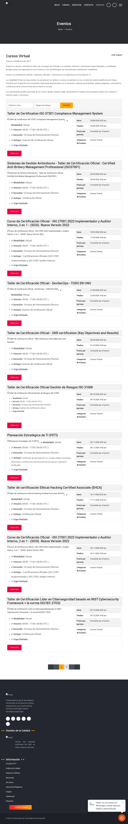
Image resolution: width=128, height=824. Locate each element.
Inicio (57, 5)
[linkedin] (24, 719)
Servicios (77, 5)
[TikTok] (8, 724)
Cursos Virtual (96, 140)
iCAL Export (117, 55)
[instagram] (18, 719)
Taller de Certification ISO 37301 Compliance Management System (55, 113)
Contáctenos (21, 807)
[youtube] (29, 719)
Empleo (9, 792)
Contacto (89, 5)
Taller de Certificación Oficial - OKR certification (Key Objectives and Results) (63, 333)
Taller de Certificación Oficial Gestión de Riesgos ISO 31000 (50, 387)
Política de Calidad (13, 768)
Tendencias (10, 796)
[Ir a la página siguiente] (71, 667)
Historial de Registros (14, 787)
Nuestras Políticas (13, 773)
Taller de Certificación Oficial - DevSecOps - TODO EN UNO (49, 283)
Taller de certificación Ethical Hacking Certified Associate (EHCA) (54, 487)
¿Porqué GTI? (11, 764)
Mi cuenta (10, 782)
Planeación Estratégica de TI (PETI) (32, 435)
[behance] (8, 719)
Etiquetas (9, 801)
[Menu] (120, 5)
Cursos (66, 5)
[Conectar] (114, 5)
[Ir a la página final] (77, 667)
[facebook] (13, 719)
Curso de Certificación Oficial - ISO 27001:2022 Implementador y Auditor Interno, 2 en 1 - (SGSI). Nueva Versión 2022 (59, 223)
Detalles (14, 153)
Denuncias (10, 778)
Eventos (100, 5)
